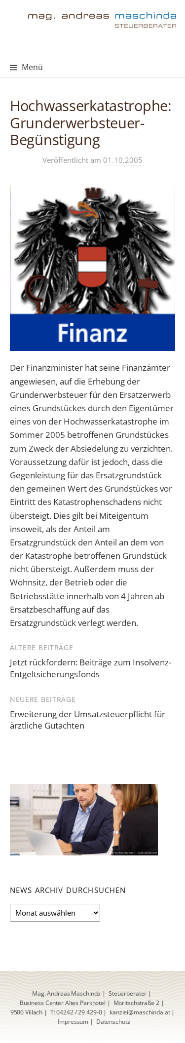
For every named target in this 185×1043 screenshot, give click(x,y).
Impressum (73, 1021)
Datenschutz (113, 1021)
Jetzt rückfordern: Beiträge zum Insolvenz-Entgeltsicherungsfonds (90, 668)
